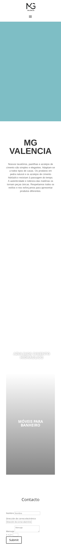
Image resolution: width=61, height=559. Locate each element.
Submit (14, 540)
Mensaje (10, 531)
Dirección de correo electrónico (21, 518)
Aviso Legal (45, 557)
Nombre (10, 513)
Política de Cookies (29, 557)
